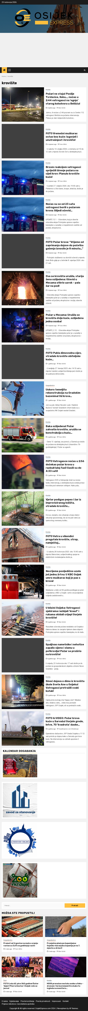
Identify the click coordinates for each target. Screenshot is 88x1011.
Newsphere (61, 1008)
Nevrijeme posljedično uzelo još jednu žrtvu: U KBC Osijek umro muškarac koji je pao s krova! (63, 576)
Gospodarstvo (50, 385)
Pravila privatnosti (43, 1001)
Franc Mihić (63, 144)
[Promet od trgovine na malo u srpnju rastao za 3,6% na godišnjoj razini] (22, 926)
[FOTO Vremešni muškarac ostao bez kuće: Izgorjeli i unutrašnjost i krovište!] (23, 141)
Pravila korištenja (27, 1001)
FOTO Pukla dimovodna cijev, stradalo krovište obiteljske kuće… (64, 356)
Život (5, 980)
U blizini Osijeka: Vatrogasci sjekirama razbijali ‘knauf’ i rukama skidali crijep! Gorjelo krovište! (64, 612)
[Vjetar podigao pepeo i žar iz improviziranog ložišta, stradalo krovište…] (23, 508)
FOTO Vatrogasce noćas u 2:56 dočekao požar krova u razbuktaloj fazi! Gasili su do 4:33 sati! (65, 466)
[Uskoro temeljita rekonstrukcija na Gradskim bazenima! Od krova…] (23, 398)
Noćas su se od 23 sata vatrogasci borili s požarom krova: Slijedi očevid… (63, 207)
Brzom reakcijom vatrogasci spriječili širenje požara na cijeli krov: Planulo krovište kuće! (63, 172)
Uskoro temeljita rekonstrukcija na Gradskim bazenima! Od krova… (63, 393)
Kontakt (66, 1001)
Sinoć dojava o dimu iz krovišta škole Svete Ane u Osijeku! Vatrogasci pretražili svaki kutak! (65, 686)
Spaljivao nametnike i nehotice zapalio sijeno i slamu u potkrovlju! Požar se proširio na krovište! (65, 649)
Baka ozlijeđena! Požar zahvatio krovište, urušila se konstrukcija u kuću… (63, 429)
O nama (5, 1001)
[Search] (84, 70)
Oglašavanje (14, 1001)
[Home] (4, 70)
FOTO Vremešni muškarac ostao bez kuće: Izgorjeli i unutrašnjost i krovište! (62, 136)
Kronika (48, 90)
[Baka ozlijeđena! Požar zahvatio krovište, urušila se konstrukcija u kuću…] (23, 435)
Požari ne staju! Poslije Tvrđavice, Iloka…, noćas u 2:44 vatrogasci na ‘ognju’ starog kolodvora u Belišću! (63, 98)
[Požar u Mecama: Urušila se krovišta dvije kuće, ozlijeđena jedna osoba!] (23, 325)
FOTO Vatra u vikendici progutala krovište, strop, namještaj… (62, 539)
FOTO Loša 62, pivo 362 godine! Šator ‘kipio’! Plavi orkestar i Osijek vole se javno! (20, 985)
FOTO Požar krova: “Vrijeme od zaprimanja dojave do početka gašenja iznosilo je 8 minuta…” (65, 245)
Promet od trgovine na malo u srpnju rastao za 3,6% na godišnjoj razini (20, 944)
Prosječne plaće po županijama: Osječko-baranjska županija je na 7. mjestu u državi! (63, 945)
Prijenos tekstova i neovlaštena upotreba (18, 1004)
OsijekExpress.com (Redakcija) (68, 729)
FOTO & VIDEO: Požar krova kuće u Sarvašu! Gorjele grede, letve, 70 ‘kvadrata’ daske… (65, 721)
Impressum (56, 1001)
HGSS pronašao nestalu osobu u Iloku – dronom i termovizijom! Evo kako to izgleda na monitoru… (65, 985)
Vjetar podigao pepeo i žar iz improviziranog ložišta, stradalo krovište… (63, 503)
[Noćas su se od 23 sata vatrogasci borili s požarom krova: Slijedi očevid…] (23, 214)
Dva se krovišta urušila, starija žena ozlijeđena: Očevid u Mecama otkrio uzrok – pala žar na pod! (65, 281)
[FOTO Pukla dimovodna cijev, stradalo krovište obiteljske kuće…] (23, 362)
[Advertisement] (44, 50)
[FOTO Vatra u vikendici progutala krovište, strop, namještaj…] (23, 545)
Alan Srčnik (61, 108)
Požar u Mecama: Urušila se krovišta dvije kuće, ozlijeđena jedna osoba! (65, 318)
